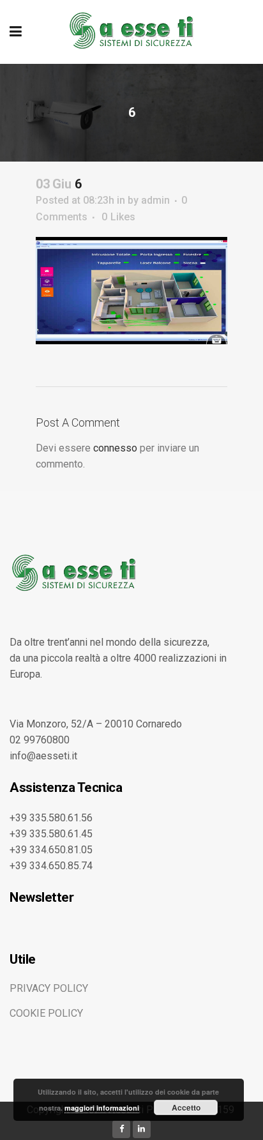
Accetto (186, 1107)
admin (155, 200)
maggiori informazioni (101, 1108)
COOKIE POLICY (46, 1013)
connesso (115, 448)
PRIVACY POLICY (49, 988)
